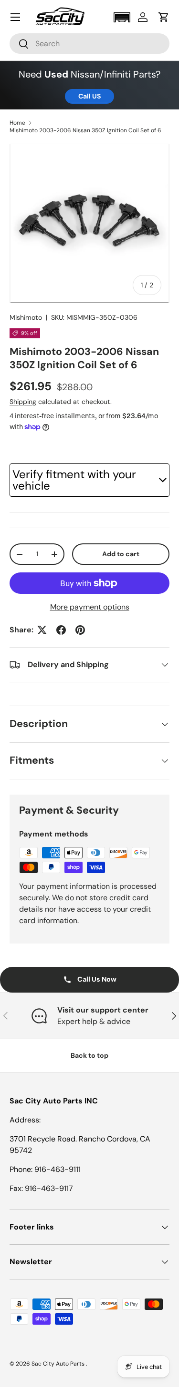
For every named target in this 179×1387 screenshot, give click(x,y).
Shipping (23, 401)
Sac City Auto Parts (59, 1363)
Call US (89, 96)
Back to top (89, 1055)
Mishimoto (26, 317)
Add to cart (120, 554)
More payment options (89, 607)
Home (17, 123)
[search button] (19, 44)
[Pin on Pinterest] (80, 629)
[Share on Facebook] (61, 629)
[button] (121, 17)
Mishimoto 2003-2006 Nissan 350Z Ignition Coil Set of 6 (85, 130)
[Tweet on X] (42, 629)
